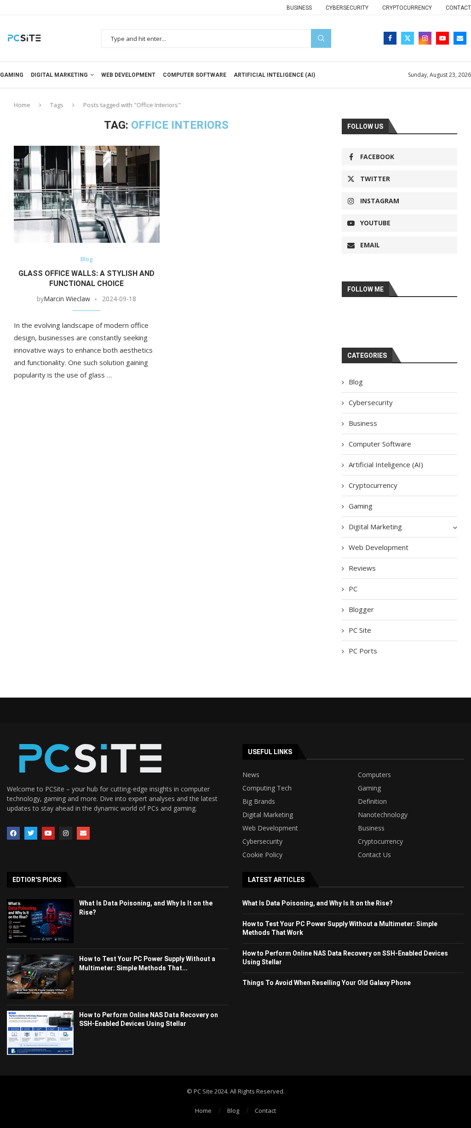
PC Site (360, 630)
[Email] (460, 38)
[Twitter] (407, 38)
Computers (374, 775)
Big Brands (258, 801)
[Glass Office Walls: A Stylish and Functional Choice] (87, 194)
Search (321, 38)
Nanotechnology (383, 815)
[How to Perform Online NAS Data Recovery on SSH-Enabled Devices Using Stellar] (40, 1033)
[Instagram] (425, 38)
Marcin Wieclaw (67, 298)
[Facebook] (390, 38)
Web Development (128, 75)
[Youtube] (442, 38)
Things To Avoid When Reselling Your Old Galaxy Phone (326, 982)
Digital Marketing (59, 75)
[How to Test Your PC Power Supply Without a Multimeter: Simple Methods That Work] (40, 977)
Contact (458, 8)
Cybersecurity (347, 8)
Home (22, 105)
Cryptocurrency (407, 8)
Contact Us (374, 855)
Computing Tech (267, 788)
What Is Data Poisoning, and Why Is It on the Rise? (317, 903)
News (250, 775)
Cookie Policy (262, 855)
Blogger (361, 609)
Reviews (362, 568)
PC (353, 588)
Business (299, 8)
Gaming (11, 75)
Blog (356, 381)
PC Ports (363, 650)
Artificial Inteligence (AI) (274, 75)
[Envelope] (83, 833)
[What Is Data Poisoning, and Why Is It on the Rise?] (40, 921)
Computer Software (194, 75)
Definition (372, 801)
